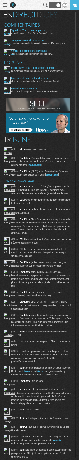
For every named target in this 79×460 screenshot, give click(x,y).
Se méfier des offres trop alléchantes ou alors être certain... (38, 70)
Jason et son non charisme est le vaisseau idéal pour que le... (39, 43)
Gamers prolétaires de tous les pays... (30, 78)
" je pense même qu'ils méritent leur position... (32, 53)
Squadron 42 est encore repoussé (28, 30)
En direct (20, 15)
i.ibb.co (26, 371)
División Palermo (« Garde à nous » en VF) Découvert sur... (37, 91)
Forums (13, 62)
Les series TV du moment (24, 88)
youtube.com (35, 165)
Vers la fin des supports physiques (29, 50)
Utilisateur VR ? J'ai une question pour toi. (32, 67)
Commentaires (22, 25)
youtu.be (57, 440)
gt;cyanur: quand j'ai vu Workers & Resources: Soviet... (36, 81)
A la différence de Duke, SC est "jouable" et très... (33, 33)
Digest (49, 15)
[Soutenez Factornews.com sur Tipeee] (38, 132)
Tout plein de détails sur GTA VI (27, 40)
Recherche (46, 5)
